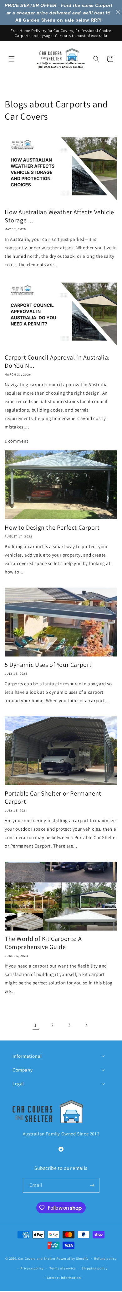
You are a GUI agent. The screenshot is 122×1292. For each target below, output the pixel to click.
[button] (11, 59)
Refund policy (105, 1258)
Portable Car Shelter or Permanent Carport (53, 797)
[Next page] (86, 1025)
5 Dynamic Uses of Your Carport (48, 665)
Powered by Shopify (72, 1258)
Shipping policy (95, 1268)
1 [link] (35, 1025)
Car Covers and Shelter (36, 1258)
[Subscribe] (92, 1185)
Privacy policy (31, 1268)
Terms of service (62, 1268)
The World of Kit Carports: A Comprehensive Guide (43, 943)
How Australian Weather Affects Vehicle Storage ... (59, 216)
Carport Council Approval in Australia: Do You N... (57, 361)
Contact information (64, 1277)
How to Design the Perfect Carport (52, 527)
